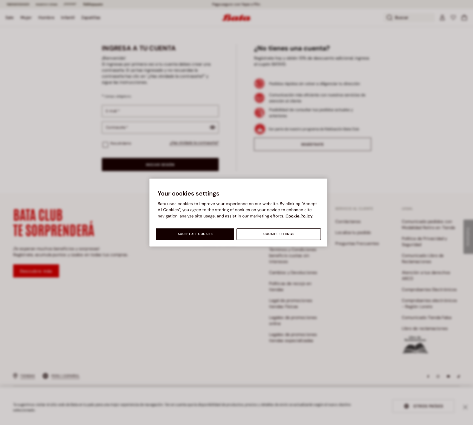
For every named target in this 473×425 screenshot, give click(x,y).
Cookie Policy (299, 216)
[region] (238, 212)
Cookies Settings (278, 234)
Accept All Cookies (195, 234)
